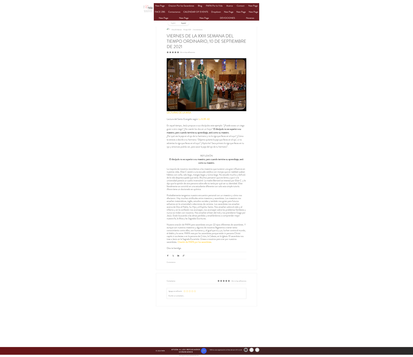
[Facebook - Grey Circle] (251, 350)
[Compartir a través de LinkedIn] (178, 256)
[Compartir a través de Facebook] (168, 256)
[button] (181, 5)
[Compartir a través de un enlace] (184, 256)
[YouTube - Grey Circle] (246, 350)
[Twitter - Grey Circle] (257, 350)
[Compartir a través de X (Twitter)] (173, 256)
